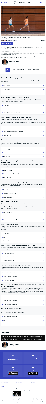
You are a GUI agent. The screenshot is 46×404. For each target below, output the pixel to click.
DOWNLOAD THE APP (6, 43)
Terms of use (3, 385)
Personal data (3, 383)
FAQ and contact (19, 382)
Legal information (4, 382)
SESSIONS (29, 2)
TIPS (36, 2)
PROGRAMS (22, 2)
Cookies (2, 386)
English (33, 382)
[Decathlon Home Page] (5, 2)
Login (42, 3)
